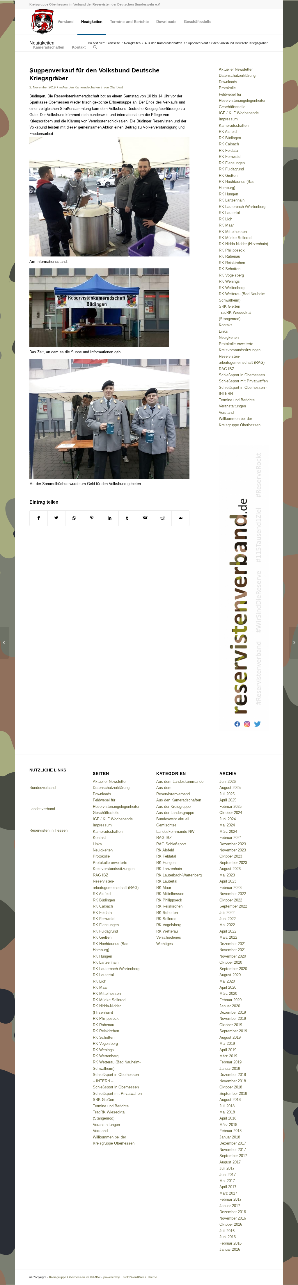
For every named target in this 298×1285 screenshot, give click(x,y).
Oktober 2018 (230, 1087)
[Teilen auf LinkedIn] (109, 518)
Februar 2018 (230, 1131)
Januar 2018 (229, 1137)
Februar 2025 (230, 806)
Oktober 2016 (230, 1224)
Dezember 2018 (232, 1074)
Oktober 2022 (230, 900)
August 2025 (230, 787)
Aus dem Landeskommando (179, 781)
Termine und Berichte (237, 400)
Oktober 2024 (230, 812)
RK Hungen (228, 194)
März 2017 (228, 1193)
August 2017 (230, 1162)
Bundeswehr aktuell (172, 819)
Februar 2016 (230, 1243)
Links (223, 331)
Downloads (228, 82)
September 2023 (233, 862)
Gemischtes (166, 825)
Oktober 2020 (230, 962)
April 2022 (227, 931)
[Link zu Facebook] (31, 72)
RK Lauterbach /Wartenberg (242, 206)
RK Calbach (229, 144)
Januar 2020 (229, 1006)
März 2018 (228, 1124)
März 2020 (228, 993)
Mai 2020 (227, 981)
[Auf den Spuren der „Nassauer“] (4, 643)
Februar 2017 (230, 1199)
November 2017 (232, 1149)
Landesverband (42, 809)
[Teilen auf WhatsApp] (74, 518)
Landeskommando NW (175, 831)
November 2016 (232, 1218)
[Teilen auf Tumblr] (127, 518)
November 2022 (232, 894)
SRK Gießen (229, 306)
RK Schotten (229, 269)
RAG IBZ (226, 369)
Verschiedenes (168, 937)
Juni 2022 (227, 919)
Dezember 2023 (232, 844)
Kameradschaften (234, 125)
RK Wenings (229, 281)
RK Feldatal (229, 150)
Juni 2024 (227, 819)
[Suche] (95, 47)
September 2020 (233, 969)
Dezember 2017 (232, 1143)
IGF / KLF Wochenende (239, 113)
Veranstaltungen (232, 406)
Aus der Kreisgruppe (173, 806)
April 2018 (227, 1118)
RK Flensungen (232, 163)
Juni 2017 (227, 1174)
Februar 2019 (230, 1062)
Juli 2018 (227, 1106)
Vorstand (226, 412)
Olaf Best (116, 87)
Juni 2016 (227, 1237)
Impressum (228, 119)
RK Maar (226, 225)
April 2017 (227, 1187)
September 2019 (233, 1031)
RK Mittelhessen (233, 231)
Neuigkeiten (229, 337)
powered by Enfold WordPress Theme (130, 1277)
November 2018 (232, 1081)
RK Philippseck (232, 250)
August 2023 (230, 869)
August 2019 (230, 1037)
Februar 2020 (230, 1000)
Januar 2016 (229, 1249)
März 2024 (228, 831)
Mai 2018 (227, 1112)
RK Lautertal (229, 213)
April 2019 (227, 1050)
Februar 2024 (230, 837)
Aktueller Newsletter (236, 69)
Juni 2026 (227, 781)
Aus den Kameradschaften (81, 87)
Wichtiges (164, 944)
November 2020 (232, 956)
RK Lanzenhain (231, 200)
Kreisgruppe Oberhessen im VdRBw (74, 1277)
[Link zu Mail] (40, 72)
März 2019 (228, 1056)
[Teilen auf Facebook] (38, 518)
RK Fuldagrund (231, 169)
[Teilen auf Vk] (145, 518)
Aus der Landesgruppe (175, 812)
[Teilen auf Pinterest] (92, 518)
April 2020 (227, 987)
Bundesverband (42, 787)
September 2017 (233, 1156)
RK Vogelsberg (231, 275)
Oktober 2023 (230, 856)
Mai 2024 (227, 825)
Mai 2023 (227, 875)
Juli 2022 (227, 912)
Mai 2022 (227, 925)
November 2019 (232, 1018)
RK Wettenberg (231, 288)
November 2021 (232, 950)
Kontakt (225, 325)
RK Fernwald (229, 156)
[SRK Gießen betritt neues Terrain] (293, 643)
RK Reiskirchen (232, 263)
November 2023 (232, 850)
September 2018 (233, 1093)
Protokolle (227, 88)
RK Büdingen (230, 138)
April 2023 (227, 881)
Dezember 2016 (232, 1212)
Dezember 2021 (232, 944)
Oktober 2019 (230, 1025)
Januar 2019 (229, 1068)
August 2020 (230, 975)
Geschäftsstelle (232, 107)
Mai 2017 (227, 1181)
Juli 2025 (227, 794)
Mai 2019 (227, 1043)
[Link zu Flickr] (48, 72)
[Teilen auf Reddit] (162, 518)
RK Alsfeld (228, 131)
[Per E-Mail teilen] (180, 518)
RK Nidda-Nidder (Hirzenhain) (243, 244)
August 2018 (230, 1099)
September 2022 (233, 906)
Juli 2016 (227, 1231)
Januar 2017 (229, 1206)
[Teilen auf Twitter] (56, 518)
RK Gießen (228, 175)
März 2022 (228, 937)
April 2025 (227, 800)
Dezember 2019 (232, 1012)
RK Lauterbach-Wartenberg (179, 875)
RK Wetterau (167, 931)
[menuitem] (41, 22)
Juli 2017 (227, 1168)
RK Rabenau (229, 256)
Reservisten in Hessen (48, 830)
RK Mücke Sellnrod (235, 238)
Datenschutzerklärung (237, 75)
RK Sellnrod (166, 919)
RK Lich (225, 219)
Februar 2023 (230, 887)
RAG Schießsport (171, 844)
